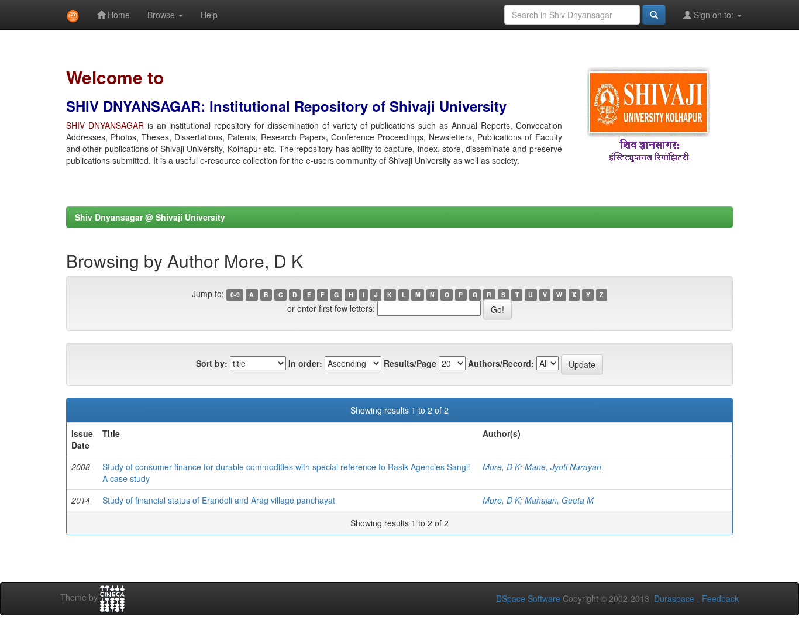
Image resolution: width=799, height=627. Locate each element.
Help (209, 14)
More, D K (501, 467)
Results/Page (410, 363)
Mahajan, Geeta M (559, 500)
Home (117, 14)
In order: (305, 363)
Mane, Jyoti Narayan (563, 467)
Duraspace (674, 598)
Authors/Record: (501, 363)
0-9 (235, 294)
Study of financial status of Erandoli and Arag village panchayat (218, 500)
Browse (162, 14)
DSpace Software (528, 598)
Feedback (720, 598)
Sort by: (212, 363)
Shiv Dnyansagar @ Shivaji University (150, 217)
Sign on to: (713, 14)
